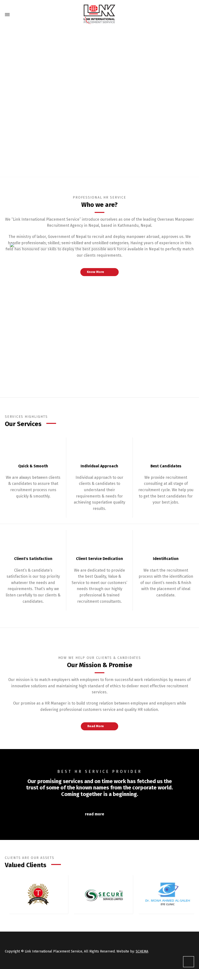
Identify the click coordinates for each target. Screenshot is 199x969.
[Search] (191, 15)
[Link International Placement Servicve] (99, 15)
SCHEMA (142, 951)
